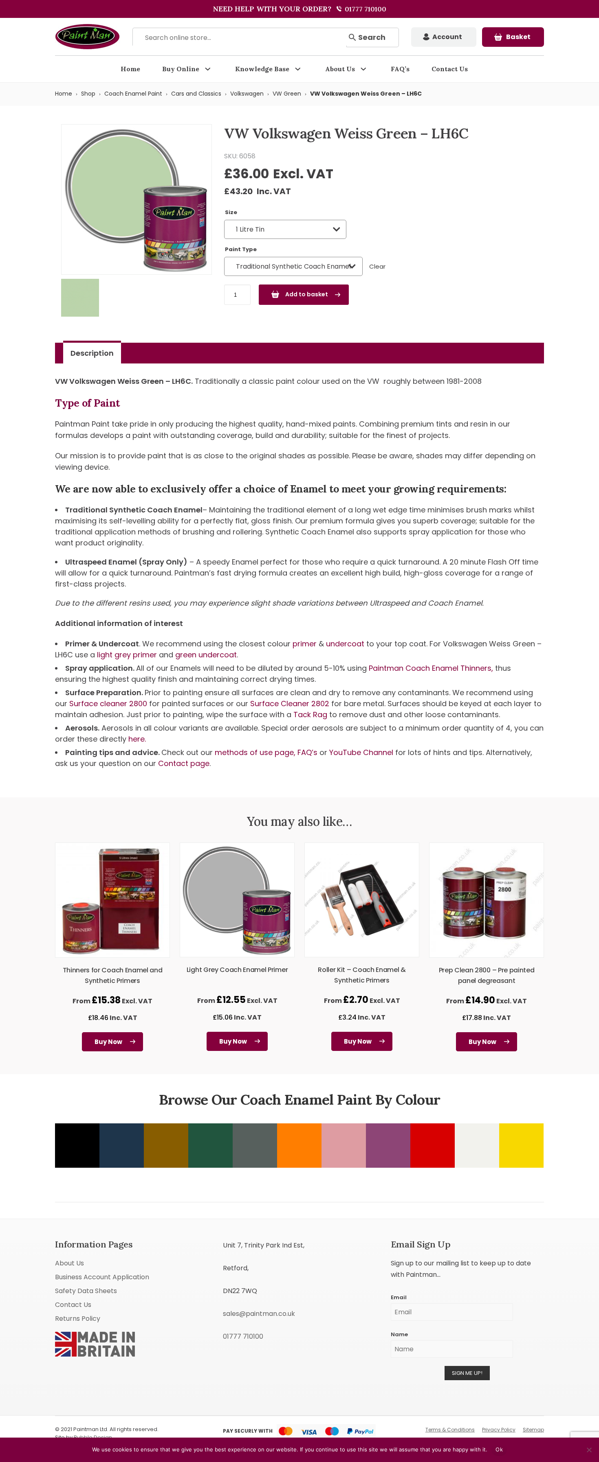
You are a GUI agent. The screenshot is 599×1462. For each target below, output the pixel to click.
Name (399, 1334)
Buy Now (108, 1041)
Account (447, 37)
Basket (518, 37)
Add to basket (306, 294)
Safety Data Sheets (86, 1291)
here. (137, 739)
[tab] (92, 353)
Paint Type (241, 249)
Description (92, 353)
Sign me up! (467, 1373)
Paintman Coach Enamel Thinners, (432, 668)
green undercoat (206, 655)
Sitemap (533, 1429)
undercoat (345, 644)
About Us (340, 69)
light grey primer (127, 655)
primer (305, 644)
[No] (589, 1450)
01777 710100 (364, 9)
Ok (499, 1449)
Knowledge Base (262, 69)
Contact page (183, 763)
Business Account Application (102, 1277)
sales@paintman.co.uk (259, 1313)
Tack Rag (311, 714)
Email (399, 1297)
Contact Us (450, 69)
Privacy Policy (498, 1429)
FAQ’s (400, 69)
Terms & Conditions (450, 1429)
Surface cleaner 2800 (109, 703)
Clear (377, 266)
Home (130, 69)
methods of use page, (255, 752)
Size (231, 212)
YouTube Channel (361, 752)
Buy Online (180, 69)
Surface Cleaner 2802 (290, 703)
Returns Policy (77, 1318)
